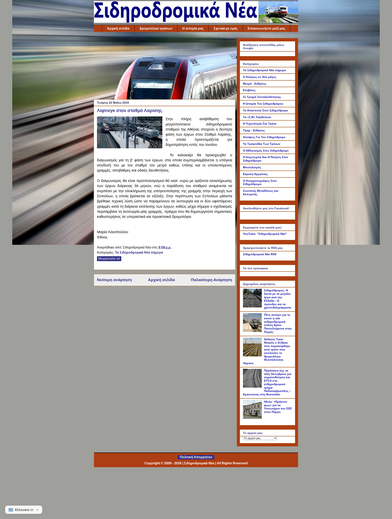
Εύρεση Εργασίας (255, 174)
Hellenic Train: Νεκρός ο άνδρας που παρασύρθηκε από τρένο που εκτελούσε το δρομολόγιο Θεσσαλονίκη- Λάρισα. (266, 351)
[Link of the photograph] (129, 133)
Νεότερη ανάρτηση (114, 280)
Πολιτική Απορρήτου (196, 457)
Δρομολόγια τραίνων (155, 28)
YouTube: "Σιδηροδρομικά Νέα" (265, 233)
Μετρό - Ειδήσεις (254, 83)
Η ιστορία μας (193, 28)
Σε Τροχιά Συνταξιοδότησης (262, 97)
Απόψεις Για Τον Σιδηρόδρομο (264, 137)
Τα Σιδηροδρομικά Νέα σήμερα (139, 252)
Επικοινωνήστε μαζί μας (266, 28)
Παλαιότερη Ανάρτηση (211, 280)
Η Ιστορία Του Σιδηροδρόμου (263, 103)
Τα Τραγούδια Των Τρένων (261, 143)
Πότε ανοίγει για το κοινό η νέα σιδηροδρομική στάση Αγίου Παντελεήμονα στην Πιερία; (278, 323)
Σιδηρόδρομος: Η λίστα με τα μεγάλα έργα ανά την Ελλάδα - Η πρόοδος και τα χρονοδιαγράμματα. (278, 299)
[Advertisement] (164, 66)
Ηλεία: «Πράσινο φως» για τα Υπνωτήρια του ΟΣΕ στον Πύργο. (278, 407)
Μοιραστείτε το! (109, 258)
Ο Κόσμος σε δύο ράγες (259, 77)
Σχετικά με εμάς (226, 28)
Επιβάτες (249, 90)
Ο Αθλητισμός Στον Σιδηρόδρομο (266, 150)
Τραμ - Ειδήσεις (254, 130)
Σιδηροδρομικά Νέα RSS (259, 254)
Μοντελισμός (252, 167)
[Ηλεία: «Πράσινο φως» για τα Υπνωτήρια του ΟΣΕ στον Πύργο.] (253, 417)
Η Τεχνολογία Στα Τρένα (259, 123)
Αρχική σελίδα (118, 28)
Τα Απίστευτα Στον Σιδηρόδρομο (265, 110)
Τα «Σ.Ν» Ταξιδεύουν (257, 117)
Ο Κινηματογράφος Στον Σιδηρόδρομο (260, 182)
